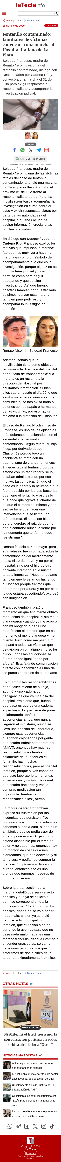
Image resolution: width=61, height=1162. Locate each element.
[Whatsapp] (10, 1126)
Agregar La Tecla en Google (32, 159)
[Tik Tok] (52, 1126)
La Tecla (19, 20)
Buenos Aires (34, 20)
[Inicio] (30, 5)
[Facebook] (27, 1126)
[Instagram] (43, 1126)
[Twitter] (35, 1126)
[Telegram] (18, 1126)
